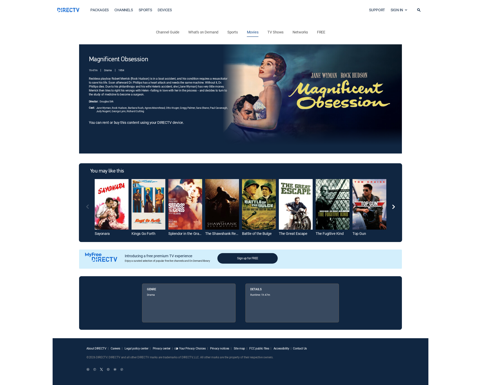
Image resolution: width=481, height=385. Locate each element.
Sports (232, 32)
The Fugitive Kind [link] (329, 233)
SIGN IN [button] (397, 9)
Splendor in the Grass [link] (185, 233)
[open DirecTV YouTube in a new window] (114, 369)
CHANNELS (123, 9)
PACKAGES (99, 9)
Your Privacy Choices (192, 348)
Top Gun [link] (359, 233)
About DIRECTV (96, 348)
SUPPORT (377, 9)
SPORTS (145, 9)
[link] (112, 204)
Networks (300, 32)
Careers (115, 348)
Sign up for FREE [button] (247, 258)
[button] (419, 10)
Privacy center (161, 348)
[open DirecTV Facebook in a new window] (94, 369)
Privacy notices (219, 348)
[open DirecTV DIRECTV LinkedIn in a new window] (87, 369)
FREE (321, 32)
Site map (239, 348)
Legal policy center (136, 348)
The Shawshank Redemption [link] (228, 233)
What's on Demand (203, 32)
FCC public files (259, 348)
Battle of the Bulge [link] (257, 233)
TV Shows (275, 32)
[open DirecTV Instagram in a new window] (108, 369)
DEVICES (165, 9)
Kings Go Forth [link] (143, 233)
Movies (253, 32)
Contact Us (300, 348)
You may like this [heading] (107, 171)
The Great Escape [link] (293, 233)
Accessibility (281, 348)
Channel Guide (167, 32)
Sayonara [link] (102, 233)
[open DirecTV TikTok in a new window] (121, 369)
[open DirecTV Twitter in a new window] (101, 369)
